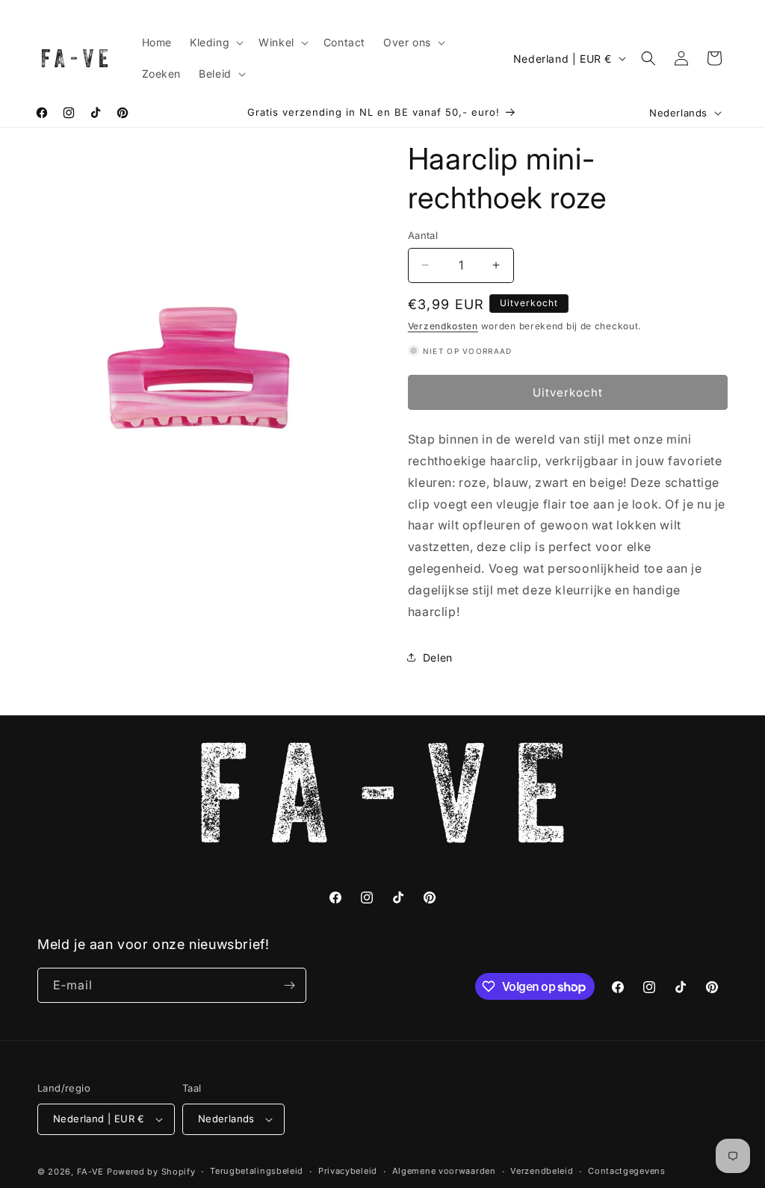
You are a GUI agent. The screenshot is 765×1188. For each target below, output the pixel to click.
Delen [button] (438, 657)
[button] (215, 42)
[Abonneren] (289, 985)
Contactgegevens (627, 1171)
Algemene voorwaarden (444, 1171)
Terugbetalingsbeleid (256, 1171)
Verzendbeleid (541, 1171)
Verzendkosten (443, 326)
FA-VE (91, 1171)
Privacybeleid (347, 1171)
